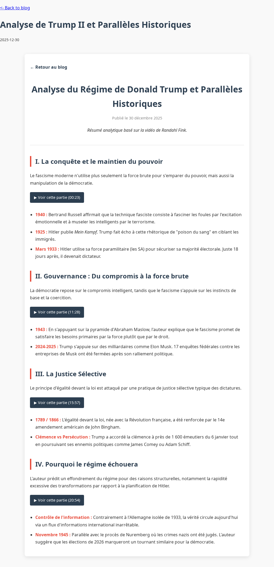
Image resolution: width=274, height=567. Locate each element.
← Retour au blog (48, 67)
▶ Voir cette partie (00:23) (57, 197)
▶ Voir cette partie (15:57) (57, 402)
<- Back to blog (15, 8)
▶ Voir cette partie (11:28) (57, 311)
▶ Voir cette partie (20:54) (57, 500)
